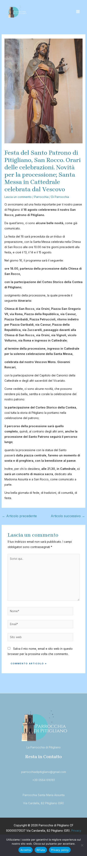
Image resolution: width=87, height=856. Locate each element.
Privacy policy (60, 850)
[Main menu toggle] (78, 11)
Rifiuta (41, 850)
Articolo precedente (19, 516)
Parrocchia (41, 197)
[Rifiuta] (82, 845)
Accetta (25, 850)
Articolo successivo (68, 516)
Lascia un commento (18, 197)
